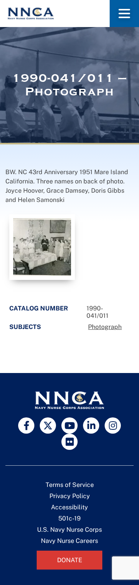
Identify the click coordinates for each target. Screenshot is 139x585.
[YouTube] (69, 425)
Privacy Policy (69, 496)
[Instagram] (113, 425)
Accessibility (69, 507)
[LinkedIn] (91, 425)
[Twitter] (48, 425)
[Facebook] (26, 425)
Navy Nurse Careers (69, 540)
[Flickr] (69, 442)
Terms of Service (70, 484)
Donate (69, 560)
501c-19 (69, 518)
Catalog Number (38, 308)
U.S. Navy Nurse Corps (69, 529)
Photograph (105, 327)
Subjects (25, 327)
